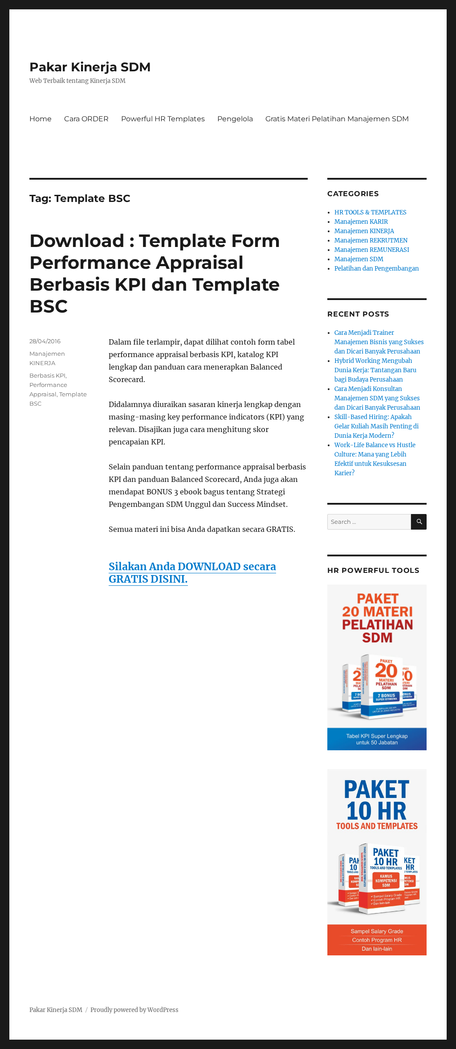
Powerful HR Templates (163, 119)
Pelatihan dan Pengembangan (376, 268)
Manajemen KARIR (361, 222)
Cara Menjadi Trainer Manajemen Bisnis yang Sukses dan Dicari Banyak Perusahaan (379, 342)
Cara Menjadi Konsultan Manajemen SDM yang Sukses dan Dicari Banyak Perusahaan (377, 398)
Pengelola (235, 119)
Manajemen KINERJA (364, 231)
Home (40, 119)
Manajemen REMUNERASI (371, 250)
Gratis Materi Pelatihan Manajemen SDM (337, 119)
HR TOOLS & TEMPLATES (370, 212)
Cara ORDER (86, 119)
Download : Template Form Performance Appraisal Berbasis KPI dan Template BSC (154, 273)
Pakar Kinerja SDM (90, 66)
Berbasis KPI (47, 375)
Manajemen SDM (358, 259)
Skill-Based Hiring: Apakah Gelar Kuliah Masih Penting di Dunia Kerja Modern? (376, 426)
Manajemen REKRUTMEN (370, 240)
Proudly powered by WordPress (134, 1010)
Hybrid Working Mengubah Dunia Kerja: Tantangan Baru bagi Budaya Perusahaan (375, 370)
